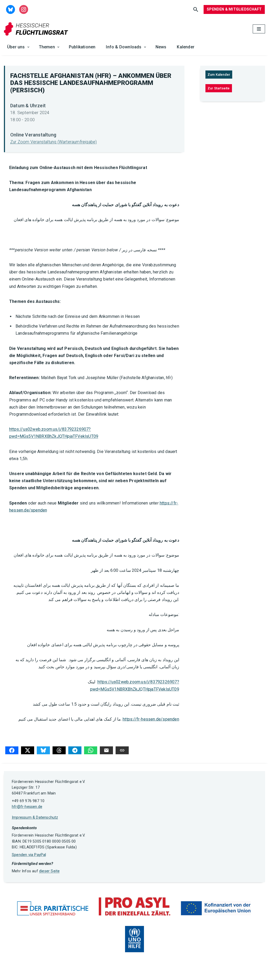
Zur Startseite (219, 88)
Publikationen (82, 46)
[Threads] (59, 750)
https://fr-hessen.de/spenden (151, 719)
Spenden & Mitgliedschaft (234, 9)
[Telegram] (74, 750)
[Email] (106, 750)
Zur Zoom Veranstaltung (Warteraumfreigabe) (53, 141)
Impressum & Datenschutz (35, 817)
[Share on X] (27, 750)
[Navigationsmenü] (259, 28)
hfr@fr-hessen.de (27, 806)
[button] (28, 47)
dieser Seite (49, 871)
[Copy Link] (122, 750)
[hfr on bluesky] (10, 9)
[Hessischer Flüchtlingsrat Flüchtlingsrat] (37, 29)
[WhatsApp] (90, 750)
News (161, 46)
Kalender (185, 46)
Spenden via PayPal (29, 855)
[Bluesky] (43, 750)
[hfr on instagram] (23, 9)
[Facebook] (11, 750)
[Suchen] (195, 9)
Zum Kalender (219, 75)
